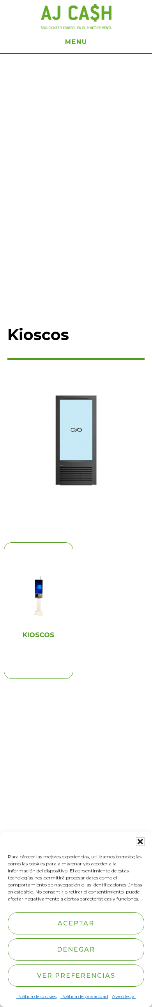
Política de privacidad (84, 996)
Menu (76, 42)
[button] (140, 841)
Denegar (76, 949)
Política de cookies (36, 996)
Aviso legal (124, 996)
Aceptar (76, 923)
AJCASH (76, 16)
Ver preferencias (76, 975)
